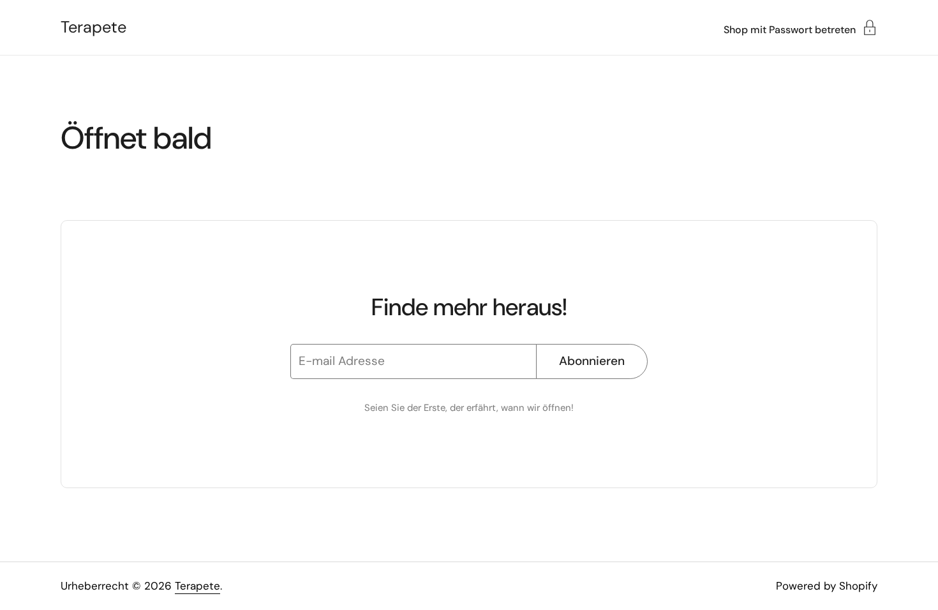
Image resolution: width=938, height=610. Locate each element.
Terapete (93, 27)
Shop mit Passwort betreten (790, 29)
